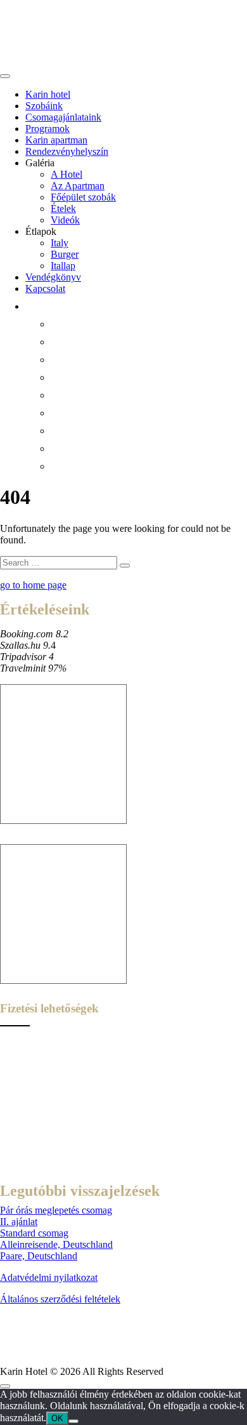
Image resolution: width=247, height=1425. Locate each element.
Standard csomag (34, 1233)
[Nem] (73, 1421)
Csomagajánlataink (63, 117)
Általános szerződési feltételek (60, 1299)
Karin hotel (47, 94)
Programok (47, 128)
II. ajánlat (18, 1221)
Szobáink (44, 105)
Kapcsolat (45, 288)
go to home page (33, 585)
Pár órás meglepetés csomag (56, 1210)
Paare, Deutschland (38, 1255)
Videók (65, 220)
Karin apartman (56, 140)
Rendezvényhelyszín (66, 151)
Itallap (63, 265)
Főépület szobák (83, 197)
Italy (59, 242)
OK (57, 1418)
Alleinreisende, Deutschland (56, 1244)
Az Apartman (77, 185)
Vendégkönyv (53, 277)
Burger (65, 254)
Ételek (63, 208)
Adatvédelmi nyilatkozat (49, 1277)
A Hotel (66, 174)
